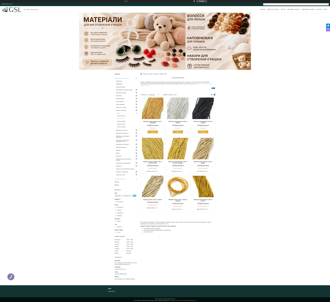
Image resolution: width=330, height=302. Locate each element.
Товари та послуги (272, 9)
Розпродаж (119, 81)
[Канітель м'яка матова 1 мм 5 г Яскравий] (153, 108)
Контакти (319, 9)
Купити (153, 132)
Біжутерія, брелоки (121, 147)
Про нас (283, 9)
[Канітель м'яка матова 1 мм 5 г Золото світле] (153, 148)
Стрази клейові (120, 101)
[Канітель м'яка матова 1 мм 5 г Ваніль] (203, 148)
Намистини (119, 95)
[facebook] (212, 88)
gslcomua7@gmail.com (121, 274)
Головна (262, 9)
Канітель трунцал (121, 127)
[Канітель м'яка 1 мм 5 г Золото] (153, 186)
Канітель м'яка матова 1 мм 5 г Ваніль (203, 162)
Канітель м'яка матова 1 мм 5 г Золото (203, 200)
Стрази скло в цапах (121, 107)
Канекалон (119, 166)
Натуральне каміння (121, 93)
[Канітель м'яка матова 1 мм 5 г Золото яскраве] (178, 148)
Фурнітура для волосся (122, 133)
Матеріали (118, 156)
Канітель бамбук (121, 121)
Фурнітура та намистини (122, 78)
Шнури (117, 153)
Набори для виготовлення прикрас (125, 169)
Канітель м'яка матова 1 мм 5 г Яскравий (152, 122)
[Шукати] (327, 4)
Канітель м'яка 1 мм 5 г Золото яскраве (178, 200)
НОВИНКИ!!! (119, 84)
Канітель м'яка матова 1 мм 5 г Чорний (203, 122)
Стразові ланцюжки (121, 110)
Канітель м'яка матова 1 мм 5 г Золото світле (152, 162)
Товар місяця (111, 291)
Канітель (118, 113)
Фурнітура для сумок (121, 130)
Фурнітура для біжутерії (122, 144)
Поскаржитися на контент (176, 300)
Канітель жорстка (121, 116)
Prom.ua (173, 298)
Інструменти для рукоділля (123, 163)
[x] (214, 88)
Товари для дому (120, 175)
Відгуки (117, 185)
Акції (325, 9)
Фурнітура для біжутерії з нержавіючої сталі (123, 140)
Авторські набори (120, 87)
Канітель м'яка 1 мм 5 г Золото (152, 199)
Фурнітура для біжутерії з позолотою (123, 136)
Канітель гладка (121, 124)
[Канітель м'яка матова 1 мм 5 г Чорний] (203, 108)
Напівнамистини (120, 98)
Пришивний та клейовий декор (124, 90)
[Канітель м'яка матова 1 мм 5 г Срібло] (178, 108)
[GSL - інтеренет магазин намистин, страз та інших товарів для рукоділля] (11, 9)
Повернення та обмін (307, 9)
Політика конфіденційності (189, 300)
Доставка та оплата (293, 9)
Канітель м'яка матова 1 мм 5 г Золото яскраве (178, 162)
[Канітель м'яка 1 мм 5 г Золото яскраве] (178, 186)
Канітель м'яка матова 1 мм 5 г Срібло (178, 122)
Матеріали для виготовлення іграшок (123, 159)
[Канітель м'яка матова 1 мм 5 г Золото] (203, 186)
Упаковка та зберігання (122, 172)
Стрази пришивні (120, 104)
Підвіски (118, 150)
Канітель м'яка (120, 118)
